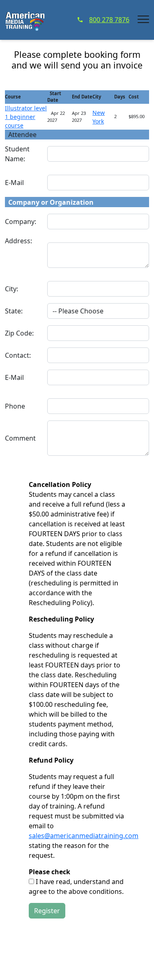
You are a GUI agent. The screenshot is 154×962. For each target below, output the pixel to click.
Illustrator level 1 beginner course (26, 116)
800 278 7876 (109, 19)
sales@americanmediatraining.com (83, 835)
